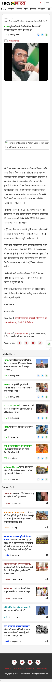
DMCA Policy (19, 668)
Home (3, 8)
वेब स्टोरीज (41, 8)
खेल (49, 8)
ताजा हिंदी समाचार (22, 333)
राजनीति (33, 8)
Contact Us (30, 668)
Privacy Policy (42, 668)
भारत (26, 8)
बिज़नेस (19, 8)
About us (8, 668)
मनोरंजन (11, 8)
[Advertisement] (26, 109)
